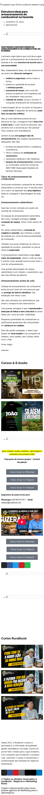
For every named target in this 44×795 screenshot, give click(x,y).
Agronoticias (11, 25)
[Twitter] (16, 565)
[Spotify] (28, 565)
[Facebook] (10, 565)
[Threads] (28, 773)
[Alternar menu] (22, 736)
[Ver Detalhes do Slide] (24, 574)
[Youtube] (22, 565)
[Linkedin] (39, 773)
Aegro (10, 344)
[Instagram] (4, 565)
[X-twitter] (33, 773)
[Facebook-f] (10, 773)
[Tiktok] (22, 773)
